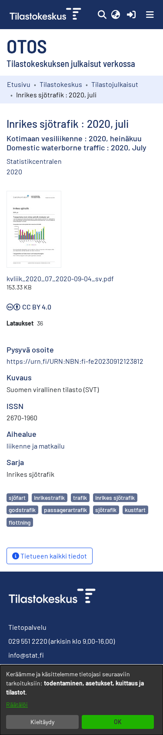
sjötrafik (105, 509)
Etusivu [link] (18, 84)
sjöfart (17, 497)
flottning (19, 522)
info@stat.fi (26, 655)
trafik (80, 497)
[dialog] (81, 700)
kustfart (135, 509)
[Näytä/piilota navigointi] (149, 15)
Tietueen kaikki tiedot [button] (53, 556)
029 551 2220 (27, 641)
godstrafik (22, 509)
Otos (27, 45)
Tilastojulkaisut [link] (114, 84)
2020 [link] (14, 171)
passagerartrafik (65, 509)
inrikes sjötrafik (115, 497)
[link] (46, 14)
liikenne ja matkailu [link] (36, 446)
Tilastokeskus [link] (61, 84)
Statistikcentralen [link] (34, 161)
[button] (101, 15)
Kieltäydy (42, 721)
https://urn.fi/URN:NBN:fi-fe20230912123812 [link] (75, 361)
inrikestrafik (49, 497)
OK (118, 721)
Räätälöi (17, 704)
